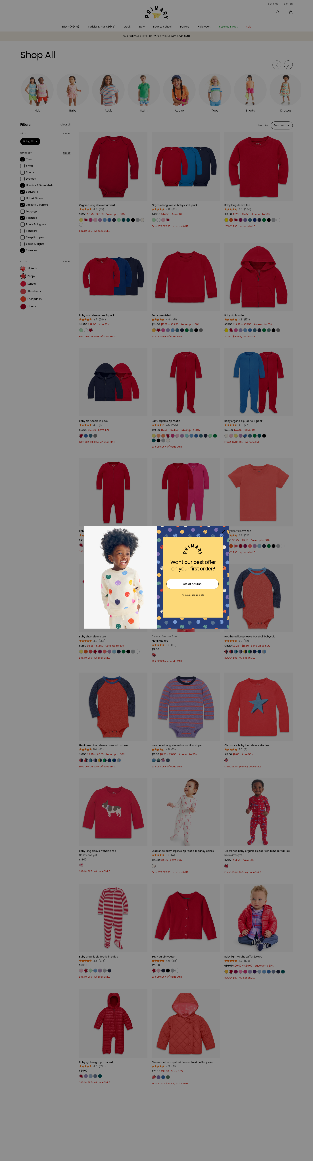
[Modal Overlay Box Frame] (156, 580)
